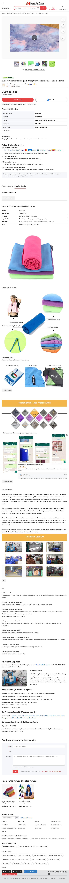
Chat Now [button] (52, 100)
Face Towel (24, 718)
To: (11, 751)
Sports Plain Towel (53, 859)
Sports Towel (30, 13)
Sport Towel (56, 716)
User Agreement (44, 878)
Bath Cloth (21, 821)
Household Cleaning (40, 825)
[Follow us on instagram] (61, 871)
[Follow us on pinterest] (66, 871)
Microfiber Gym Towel (42, 13)
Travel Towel (6, 864)
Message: (9, 756)
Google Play (17, 871)
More (3, 867)
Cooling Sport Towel (41, 847)
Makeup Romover (56, 821)
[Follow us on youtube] (63, 871)
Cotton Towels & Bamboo (9, 828)
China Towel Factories (9, 855)
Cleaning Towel (16, 716)
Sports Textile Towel (8, 859)
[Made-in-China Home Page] (35, 3)
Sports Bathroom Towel (38, 859)
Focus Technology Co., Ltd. (22, 878)
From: (10, 746)
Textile (9, 13)
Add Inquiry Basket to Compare (35, 70)
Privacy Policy (62, 878)
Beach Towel (21, 828)
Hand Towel (32, 718)
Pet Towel (49, 716)
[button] (3, 3)
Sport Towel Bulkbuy (41, 864)
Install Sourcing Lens (10, 874)
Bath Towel (25, 716)
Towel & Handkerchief (19, 13)
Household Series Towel (13, 718)
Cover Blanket (55, 828)
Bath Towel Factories (39, 855)
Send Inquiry (18, 100)
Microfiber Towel (34, 716)
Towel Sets (5, 825)
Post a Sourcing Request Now (51, 771)
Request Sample (31, 104)
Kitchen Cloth (22, 825)
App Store (6, 871)
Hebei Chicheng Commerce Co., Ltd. (16, 84)
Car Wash (4, 821)
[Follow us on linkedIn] (49, 874)
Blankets (36, 821)
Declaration (53, 878)
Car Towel (43, 716)
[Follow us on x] (58, 871)
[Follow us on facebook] (56, 871)
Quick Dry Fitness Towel (25, 847)
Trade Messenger (30, 871)
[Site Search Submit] (43, 8)
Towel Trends (28, 864)
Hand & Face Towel (56, 825)
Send (15, 771)
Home (3, 13)
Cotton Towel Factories (55, 855)
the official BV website (43, 665)
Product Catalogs (27, 818)
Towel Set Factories (24, 855)
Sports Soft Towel (23, 859)
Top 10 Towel (17, 864)
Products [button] (18, 8)
